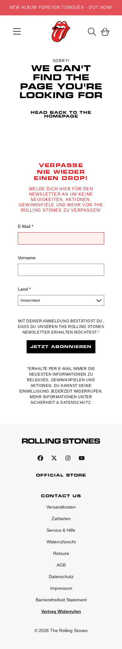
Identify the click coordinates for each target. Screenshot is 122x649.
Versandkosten (61, 506)
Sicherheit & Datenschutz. (61, 402)
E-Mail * (25, 226)
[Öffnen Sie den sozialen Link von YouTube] (82, 458)
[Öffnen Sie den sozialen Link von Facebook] (40, 458)
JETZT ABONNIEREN (61, 346)
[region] (61, 7)
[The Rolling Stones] (61, 31)
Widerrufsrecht (61, 541)
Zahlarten (61, 518)
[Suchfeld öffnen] (91, 31)
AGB (61, 564)
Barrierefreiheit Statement (61, 599)
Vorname (27, 257)
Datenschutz (61, 576)
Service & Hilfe (61, 530)
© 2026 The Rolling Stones (61, 630)
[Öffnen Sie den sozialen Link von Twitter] (54, 458)
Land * (24, 289)
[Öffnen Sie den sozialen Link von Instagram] (68, 458)
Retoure (61, 553)
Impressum (61, 588)
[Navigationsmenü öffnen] (17, 32)
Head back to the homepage (61, 114)
